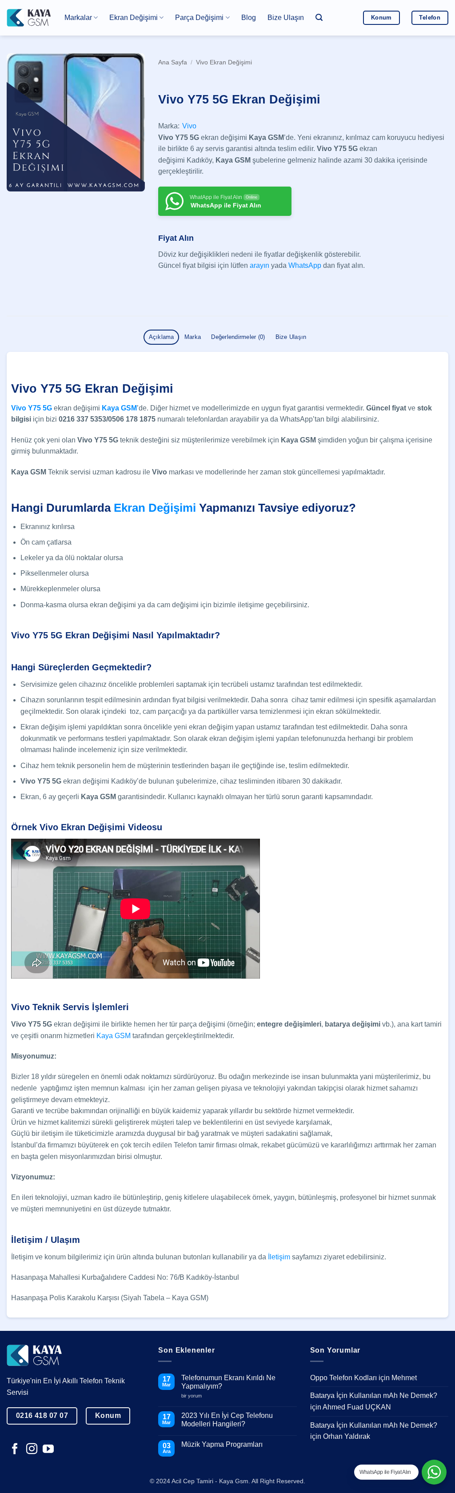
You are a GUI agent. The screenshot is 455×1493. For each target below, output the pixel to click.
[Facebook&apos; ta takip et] (14, 1449)
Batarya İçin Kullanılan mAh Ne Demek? (373, 1395)
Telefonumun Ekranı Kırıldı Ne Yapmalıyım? (228, 1382)
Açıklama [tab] (161, 337)
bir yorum (194, 1396)
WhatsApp (304, 265)
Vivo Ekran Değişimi (224, 62)
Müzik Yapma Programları (222, 1444)
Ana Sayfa (172, 62)
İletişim (279, 1257)
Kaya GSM (119, 408)
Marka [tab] (192, 337)
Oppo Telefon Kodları (343, 1378)
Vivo (189, 126)
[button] (319, 17)
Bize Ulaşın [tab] (291, 337)
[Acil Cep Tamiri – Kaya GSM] (29, 17)
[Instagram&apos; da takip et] (31, 1449)
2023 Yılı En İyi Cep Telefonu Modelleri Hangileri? (227, 1420)
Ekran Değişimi (155, 508)
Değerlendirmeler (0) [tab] (238, 337)
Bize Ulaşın (285, 17)
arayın (259, 265)
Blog (248, 17)
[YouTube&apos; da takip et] (48, 1449)
